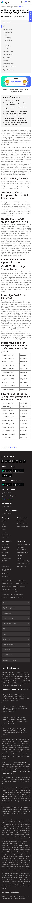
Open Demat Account (23, 544)
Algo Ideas (4, 555)
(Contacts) (26, 689)
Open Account (31, 16)
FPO (6, 48)
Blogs (3, 524)
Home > (3, 7)
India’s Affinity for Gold (12, 100)
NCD (6, 43)
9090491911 (7, 506)
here (15, 771)
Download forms (6, 589)
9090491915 (7, 514)
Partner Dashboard (22, 526)
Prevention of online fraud (9, 597)
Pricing (3, 529)
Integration (5, 526)
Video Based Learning (23, 561)
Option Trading (8, 54)
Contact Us (5, 537)
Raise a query (8, 499)
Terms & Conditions (7, 581)
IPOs (3, 563)
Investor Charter (6, 586)
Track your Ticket (14, 583)
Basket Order (5, 566)
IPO (6, 35)
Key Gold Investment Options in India (16, 111)
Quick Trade (5, 550)
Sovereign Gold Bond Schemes (14, 116)
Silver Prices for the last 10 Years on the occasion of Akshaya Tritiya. (16, 123)
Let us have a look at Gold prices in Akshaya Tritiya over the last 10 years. (16, 119)
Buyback (8, 38)
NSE (12, 771)
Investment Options (22, 552)
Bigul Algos (5, 544)
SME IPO (7, 46)
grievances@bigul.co (19, 762)
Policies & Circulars (20, 581)
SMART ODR (24, 583)
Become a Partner (22, 524)
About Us (4, 521)
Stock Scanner (6, 576)
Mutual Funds (7, 29)
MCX (21, 771)
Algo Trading (7, 58)
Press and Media (6, 535)
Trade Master (5, 547)
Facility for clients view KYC (9, 592)
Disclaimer (5, 583)
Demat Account (8, 64)
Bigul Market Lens (8, 70)
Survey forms (16, 589)
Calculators (20, 555)
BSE (29, 771)
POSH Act (21, 597)
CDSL (8, 773)
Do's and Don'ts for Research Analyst (12, 594)
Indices (5, 61)
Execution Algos (6, 558)
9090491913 (7, 493)
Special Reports (21, 566)
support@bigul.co (10, 496)
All (4, 26)
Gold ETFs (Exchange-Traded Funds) (16, 113)
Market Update (8, 51)
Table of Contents (11, 97)
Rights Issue (8, 40)
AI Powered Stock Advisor (6, 569)
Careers (4, 532)
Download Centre (22, 550)
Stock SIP (4, 561)
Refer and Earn (21, 521)
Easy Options (5, 552)
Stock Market (7, 32)
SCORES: (4, 792)
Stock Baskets (6, 573)
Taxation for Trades (9, 67)
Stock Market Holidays (23, 563)
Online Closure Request (19, 586)
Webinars (19, 558)
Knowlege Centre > (12, 7)
